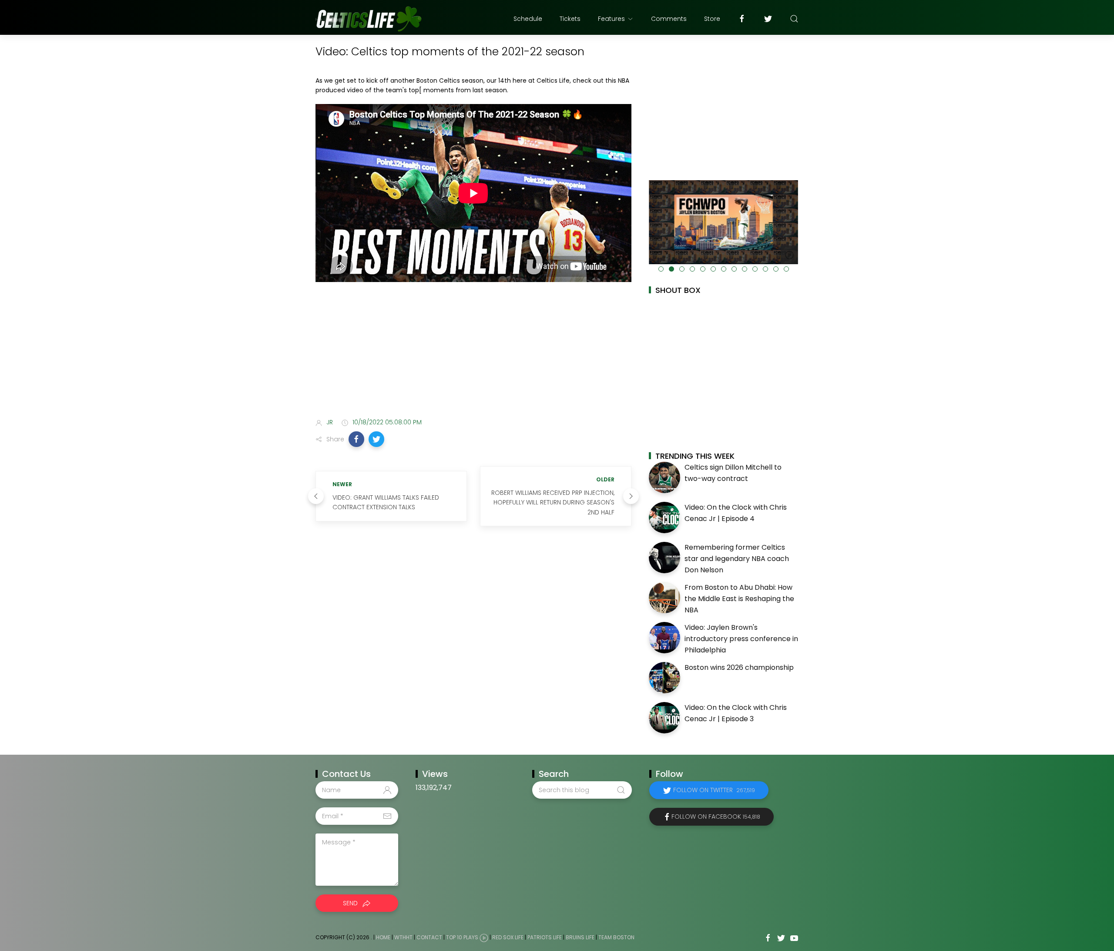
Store (712, 18)
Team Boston (616, 937)
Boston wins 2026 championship (739, 667)
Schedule (527, 18)
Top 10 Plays (462, 937)
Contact (429, 937)
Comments (669, 18)
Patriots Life (544, 937)
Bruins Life (580, 937)
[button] (356, 439)
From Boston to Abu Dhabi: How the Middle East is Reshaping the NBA (739, 598)
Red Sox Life (507, 937)
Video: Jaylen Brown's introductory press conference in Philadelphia (741, 638)
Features (611, 18)
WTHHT (403, 937)
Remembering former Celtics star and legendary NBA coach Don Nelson (737, 558)
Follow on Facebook (715, 816)
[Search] (794, 19)
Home (383, 937)
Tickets (570, 18)
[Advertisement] (473, 343)
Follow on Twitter (714, 790)
